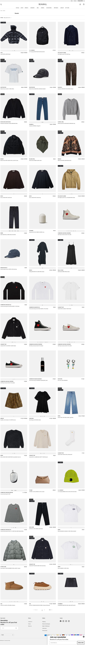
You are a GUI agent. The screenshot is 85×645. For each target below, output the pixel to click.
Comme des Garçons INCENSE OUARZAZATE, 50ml (38, 380)
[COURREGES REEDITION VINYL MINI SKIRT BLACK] (71, 586)
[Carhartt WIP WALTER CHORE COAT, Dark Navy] (42, 549)
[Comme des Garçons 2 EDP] (13, 475)
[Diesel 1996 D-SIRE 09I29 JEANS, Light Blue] (71, 401)
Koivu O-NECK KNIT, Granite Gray (35, 197)
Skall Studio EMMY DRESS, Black (64, 271)
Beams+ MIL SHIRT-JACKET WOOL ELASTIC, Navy (9, 160)
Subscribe (81, 642)
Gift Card (67, 7)
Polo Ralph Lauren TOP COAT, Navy (64, 54)
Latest (22, 7)
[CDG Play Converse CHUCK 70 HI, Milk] (71, 215)
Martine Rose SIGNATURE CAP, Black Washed (37, 88)
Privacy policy (44, 630)
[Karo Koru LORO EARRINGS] (71, 363)
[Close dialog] (84, 637)
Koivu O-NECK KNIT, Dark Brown (6, 197)
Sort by (1, 17)
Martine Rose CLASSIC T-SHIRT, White (7, 88)
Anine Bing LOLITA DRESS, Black (35, 419)
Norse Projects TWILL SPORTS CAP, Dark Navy (8, 269)
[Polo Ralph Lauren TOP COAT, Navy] (71, 35)
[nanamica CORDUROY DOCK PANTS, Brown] (71, 72)
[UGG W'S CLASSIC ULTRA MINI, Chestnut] (13, 586)
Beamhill (3, 640)
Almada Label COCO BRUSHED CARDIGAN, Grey (66, 123)
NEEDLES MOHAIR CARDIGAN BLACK (64, 160)
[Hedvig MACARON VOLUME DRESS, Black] (42, 252)
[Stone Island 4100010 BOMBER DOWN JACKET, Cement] (13, 549)
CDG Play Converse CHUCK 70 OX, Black (7, 382)
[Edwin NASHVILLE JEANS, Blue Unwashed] (13, 215)
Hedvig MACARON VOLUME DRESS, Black (36, 271)
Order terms (44, 628)
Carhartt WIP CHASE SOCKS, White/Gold (65, 454)
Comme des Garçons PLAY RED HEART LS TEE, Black (9, 306)
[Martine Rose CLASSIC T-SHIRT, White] (13, 72)
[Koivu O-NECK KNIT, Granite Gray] (42, 178)
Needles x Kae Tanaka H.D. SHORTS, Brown (8, 419)
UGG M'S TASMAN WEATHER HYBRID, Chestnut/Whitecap (39, 605)
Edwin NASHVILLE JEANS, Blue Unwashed (8, 234)
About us (30, 626)
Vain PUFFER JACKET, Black (5, 54)
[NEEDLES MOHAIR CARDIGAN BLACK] (71, 144)
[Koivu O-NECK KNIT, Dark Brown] (13, 178)
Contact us (30, 621)
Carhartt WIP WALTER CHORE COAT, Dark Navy (37, 565)
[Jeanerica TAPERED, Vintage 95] (42, 106)
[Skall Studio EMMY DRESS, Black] (71, 252)
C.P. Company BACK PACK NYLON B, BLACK (37, 51)
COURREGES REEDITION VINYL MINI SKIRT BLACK (66, 605)
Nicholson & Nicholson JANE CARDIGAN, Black (8, 123)
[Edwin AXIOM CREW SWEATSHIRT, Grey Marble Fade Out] (13, 438)
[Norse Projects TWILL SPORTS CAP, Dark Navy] (13, 252)
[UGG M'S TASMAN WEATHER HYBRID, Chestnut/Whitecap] (42, 586)
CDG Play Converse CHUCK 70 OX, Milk (65, 345)
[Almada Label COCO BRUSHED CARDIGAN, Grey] (71, 106)
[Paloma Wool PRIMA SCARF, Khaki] (42, 144)
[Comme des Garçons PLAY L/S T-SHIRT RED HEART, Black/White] (13, 512)
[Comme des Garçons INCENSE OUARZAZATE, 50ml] (42, 363)
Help (71, 0)
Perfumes (56, 7)
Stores (75, 0)
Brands (26, 7)
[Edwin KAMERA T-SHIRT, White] (71, 549)
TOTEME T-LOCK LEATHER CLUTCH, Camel (36, 491)
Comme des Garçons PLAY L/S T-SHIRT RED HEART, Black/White (11, 531)
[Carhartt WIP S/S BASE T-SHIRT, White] (71, 289)
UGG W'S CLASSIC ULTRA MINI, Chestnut (7, 605)
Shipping (44, 621)
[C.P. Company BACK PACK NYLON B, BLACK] (42, 35)
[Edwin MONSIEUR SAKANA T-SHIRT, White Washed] (71, 512)
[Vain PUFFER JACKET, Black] (13, 35)
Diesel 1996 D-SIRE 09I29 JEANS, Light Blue (65, 417)
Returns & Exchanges (46, 623)
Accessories (49, 7)
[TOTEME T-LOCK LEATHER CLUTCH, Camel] (42, 475)
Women (42, 7)
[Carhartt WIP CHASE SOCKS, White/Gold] (71, 438)
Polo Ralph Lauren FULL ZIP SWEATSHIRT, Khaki (66, 197)
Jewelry (62, 7)
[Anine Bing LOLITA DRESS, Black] (42, 401)
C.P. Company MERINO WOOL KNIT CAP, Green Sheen (67, 491)
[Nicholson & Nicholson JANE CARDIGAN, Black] (13, 106)
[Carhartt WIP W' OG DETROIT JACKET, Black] (13, 326)
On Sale (17, 7)
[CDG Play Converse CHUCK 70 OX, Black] (13, 363)
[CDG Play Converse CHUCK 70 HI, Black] (42, 326)
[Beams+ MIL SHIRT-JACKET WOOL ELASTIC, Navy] (13, 144)
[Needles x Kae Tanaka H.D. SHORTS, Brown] (13, 401)
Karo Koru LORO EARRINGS (63, 380)
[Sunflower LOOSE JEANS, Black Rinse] (42, 512)
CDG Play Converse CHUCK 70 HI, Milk (64, 234)
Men (38, 7)
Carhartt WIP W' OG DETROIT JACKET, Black (8, 345)
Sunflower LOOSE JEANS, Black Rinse (36, 528)
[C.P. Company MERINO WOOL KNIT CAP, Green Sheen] (71, 475)
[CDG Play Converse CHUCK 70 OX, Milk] (71, 326)
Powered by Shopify (7, 640)
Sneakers (32, 7)
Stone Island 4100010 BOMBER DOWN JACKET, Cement (10, 568)
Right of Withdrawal (45, 626)
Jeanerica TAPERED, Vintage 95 (34, 125)
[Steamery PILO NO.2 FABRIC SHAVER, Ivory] (42, 215)
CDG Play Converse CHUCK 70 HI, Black (36, 345)
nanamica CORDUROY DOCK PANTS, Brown (65, 88)
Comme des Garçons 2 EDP (5, 494)
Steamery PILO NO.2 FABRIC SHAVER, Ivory (36, 232)
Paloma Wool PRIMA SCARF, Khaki (35, 160)
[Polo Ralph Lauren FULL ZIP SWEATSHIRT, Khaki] (71, 178)
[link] (35, 610)
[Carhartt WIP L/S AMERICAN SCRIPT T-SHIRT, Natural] (42, 438)
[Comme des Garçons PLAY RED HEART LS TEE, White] (42, 289)
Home (1, 10)
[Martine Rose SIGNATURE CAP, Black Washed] (42, 72)
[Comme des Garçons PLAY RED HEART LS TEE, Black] (13, 289)
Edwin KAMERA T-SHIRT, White (63, 568)
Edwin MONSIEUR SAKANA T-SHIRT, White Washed (67, 531)
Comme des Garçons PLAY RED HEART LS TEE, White (38, 308)
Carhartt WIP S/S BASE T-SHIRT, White (64, 308)
